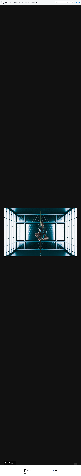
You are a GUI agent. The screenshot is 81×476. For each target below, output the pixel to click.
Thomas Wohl (28, 470)
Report (75, 466)
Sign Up (78, 2)
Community (26, 2)
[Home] (6, 2)
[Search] (70, 2)
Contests (33, 2)
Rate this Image (8, 462)
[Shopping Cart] (72, 2)
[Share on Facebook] (54, 470)
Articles (16, 2)
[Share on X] (56, 470)
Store (37, 2)
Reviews (21, 2)
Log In (74, 2)
